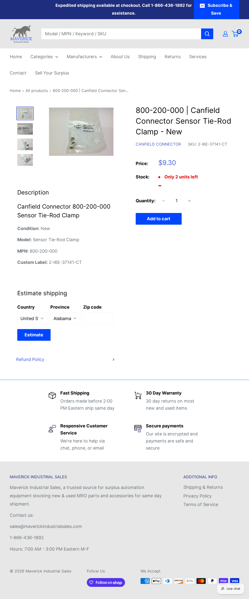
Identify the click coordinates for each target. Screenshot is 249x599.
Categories (41, 56)
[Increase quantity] (189, 201)
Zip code (92, 307)
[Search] (207, 33)
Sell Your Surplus (52, 72)
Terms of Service (200, 504)
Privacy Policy (197, 495)
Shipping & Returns (203, 487)
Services (197, 56)
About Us (120, 56)
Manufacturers (82, 56)
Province (60, 307)
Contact (18, 72)
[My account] (225, 34)
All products (37, 90)
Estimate (34, 334)
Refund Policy (30, 359)
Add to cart (158, 218)
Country (26, 307)
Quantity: (145, 200)
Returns (173, 56)
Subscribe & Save (220, 9)
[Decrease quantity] (164, 201)
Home (16, 56)
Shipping (147, 56)
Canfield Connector (158, 144)
